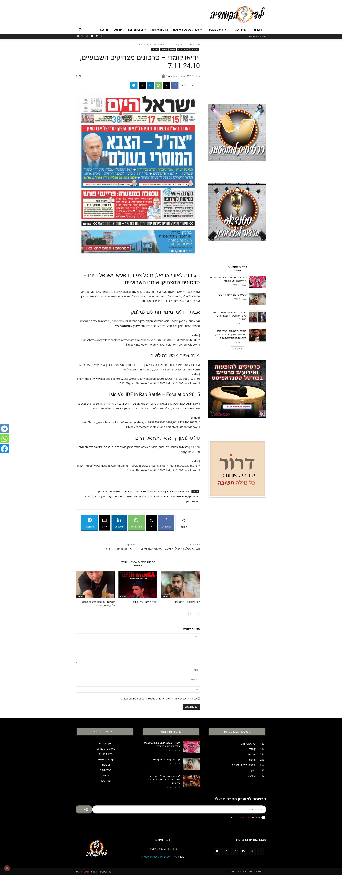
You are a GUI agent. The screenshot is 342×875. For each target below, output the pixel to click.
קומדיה (155, 49)
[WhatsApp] (82, 37)
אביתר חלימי (141, 491)
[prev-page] (196, 614)
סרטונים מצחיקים (115, 496)
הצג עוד (238, 349)
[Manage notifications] (7, 868)
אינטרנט (191, 44)
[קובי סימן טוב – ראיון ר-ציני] (180, 584)
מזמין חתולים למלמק (159, 496)
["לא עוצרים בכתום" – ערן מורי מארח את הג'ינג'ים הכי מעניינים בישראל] (191, 781)
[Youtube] (78, 37)
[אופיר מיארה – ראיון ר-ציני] (137, 584)
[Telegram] (92, 37)
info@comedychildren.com (156, 856)
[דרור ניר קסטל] (164, 76)
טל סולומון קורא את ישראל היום (184, 496)
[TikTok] (87, 37)
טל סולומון (194, 447)
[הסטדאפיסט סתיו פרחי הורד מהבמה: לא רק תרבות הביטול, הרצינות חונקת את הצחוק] (257, 335)
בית (198, 44)
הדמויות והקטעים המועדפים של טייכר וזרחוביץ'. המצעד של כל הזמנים (230, 315)
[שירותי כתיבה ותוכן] (237, 475)
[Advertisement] (144, 14)
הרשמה (82, 809)
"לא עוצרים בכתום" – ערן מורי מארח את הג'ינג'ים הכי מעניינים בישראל (163, 779)
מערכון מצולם (183, 49)
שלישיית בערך (106, 403)
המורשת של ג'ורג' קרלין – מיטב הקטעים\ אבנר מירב (170, 548)
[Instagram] (97, 37)
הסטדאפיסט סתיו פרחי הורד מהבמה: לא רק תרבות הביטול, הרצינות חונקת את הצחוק (231, 334)
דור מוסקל (158, 369)
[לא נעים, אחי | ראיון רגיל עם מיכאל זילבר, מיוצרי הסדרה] (95, 584)
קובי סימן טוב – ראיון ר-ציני (187, 602)
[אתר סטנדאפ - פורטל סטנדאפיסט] (237, 395)
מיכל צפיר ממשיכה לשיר (137, 496)
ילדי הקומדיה (83, 871)
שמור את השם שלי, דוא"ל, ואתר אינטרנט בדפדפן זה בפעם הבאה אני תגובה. (159, 698)
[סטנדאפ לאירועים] (237, 218)
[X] (166, 85)
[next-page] (190, 614)
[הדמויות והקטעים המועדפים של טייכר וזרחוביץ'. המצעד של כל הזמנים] (257, 317)
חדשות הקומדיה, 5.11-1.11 (120, 548)
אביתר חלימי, (117, 321)
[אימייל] (142, 85)
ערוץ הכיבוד (100, 496)
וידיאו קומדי (115, 491)
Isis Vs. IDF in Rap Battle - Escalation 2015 (169, 491)
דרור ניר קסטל (173, 76)
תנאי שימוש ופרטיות (243, 817)
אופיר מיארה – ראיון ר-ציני (145, 602)
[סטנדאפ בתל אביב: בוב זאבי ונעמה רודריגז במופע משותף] (257, 282)
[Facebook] (102, 37)
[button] (80, 29)
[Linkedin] (150, 85)
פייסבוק (164, 49)
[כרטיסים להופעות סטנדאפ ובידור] (237, 139)
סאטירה (172, 49)
